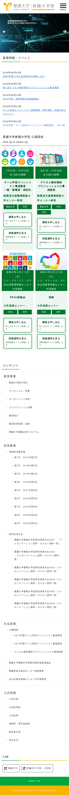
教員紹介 (13, 415)
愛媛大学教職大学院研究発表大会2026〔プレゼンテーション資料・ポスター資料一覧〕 (38, 605)
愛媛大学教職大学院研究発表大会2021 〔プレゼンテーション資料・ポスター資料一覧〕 (38, 542)
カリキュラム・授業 (19, 391)
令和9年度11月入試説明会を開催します (24, 76)
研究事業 (10, 445)
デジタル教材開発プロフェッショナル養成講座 (38, 652)
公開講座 (13, 630)
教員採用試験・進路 (19, 424)
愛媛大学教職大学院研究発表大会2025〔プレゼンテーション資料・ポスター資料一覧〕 (38, 593)
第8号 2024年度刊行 (26, 515)
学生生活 (13, 740)
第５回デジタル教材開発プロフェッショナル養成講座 (31, 87)
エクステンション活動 (20, 407)
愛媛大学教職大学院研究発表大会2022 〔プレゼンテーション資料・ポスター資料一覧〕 (39, 555)
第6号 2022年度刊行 (26, 498)
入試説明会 (15, 707)
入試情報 (10, 693)
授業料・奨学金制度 (19, 723)
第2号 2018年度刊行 (26, 465)
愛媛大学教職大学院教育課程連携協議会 (30, 662)
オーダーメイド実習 (19, 399)
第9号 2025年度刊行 (26, 523)
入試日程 (13, 699)
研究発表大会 (16, 534)
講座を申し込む (18, 220)
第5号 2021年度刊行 (26, 490)
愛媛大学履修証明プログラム (24, 432)
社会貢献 (10, 623)
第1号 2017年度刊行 (26, 457)
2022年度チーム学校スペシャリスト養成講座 (38, 635)
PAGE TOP (34, 781)
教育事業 (10, 376)
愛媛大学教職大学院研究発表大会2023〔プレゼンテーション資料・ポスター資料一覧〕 (38, 569)
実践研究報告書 (17, 452)
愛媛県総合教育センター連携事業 (26, 671)
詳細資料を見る (18, 236)
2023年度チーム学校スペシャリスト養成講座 (38, 643)
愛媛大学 (13, 768)
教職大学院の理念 (18, 382)
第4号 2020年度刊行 (26, 482)
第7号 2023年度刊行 (26, 506)
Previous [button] (4, 32)
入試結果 (13, 715)
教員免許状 (15, 732)
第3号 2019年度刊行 (26, 474)
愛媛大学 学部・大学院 (39, 768)
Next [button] (64, 32)
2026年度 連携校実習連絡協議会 (21, 99)
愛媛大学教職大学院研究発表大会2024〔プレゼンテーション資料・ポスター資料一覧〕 (38, 581)
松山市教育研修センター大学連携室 (27, 679)
